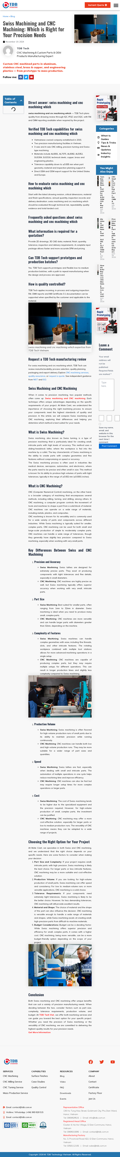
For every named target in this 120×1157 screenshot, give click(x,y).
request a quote (57, 376)
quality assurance (36, 376)
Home (5, 16)
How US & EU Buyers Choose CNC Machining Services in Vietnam (102, 280)
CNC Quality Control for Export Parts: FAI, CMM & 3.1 (114, 190)
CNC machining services (77, 372)
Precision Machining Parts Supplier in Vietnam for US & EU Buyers (114, 235)
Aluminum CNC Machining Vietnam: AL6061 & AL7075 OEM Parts (102, 236)
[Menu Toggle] (116, 5)
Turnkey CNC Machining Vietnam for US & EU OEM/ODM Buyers (102, 192)
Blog (13, 16)
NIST (35, 379)
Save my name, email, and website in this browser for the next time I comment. (106, 434)
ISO (44, 379)
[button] (21, 100)
